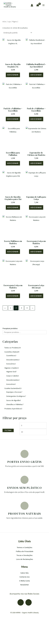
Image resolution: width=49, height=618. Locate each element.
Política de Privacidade (24, 551)
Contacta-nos (24, 577)
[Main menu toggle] (43, 5)
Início (4, 22)
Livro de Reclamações (24, 559)
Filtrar (8, 430)
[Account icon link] (32, 5)
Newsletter (24, 585)
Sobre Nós (24, 573)
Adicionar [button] (12, 75)
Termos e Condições (24, 547)
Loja (9, 22)
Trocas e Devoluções (25, 555)
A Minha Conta (24, 581)
